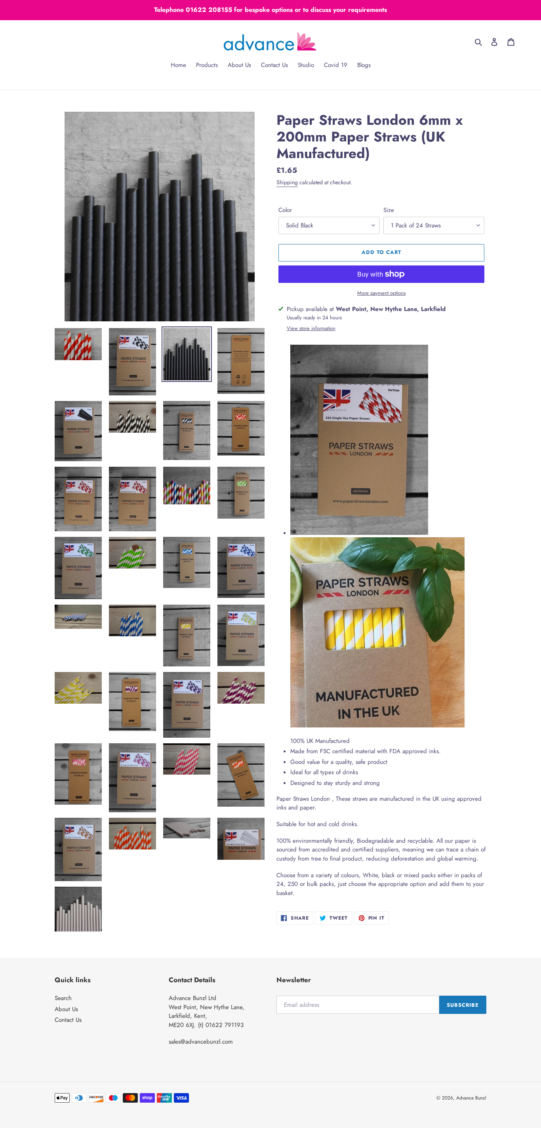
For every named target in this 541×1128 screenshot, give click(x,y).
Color (285, 210)
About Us (66, 1009)
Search (63, 998)
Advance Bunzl (471, 1097)
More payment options (381, 293)
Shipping (287, 182)
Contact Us (68, 1019)
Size (388, 210)
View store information (311, 328)
